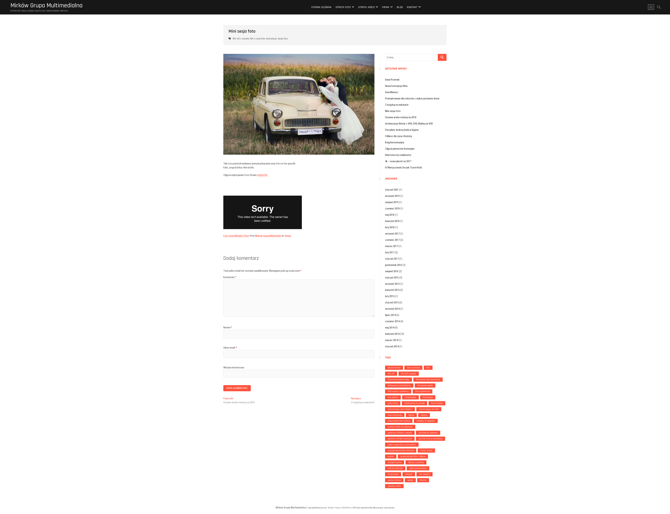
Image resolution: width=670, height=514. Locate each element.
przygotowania (394, 462)
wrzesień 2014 (392, 308)
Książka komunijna (394, 142)
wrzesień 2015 (392, 283)
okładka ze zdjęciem (425, 420)
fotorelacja (271, 38)
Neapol (424, 415)
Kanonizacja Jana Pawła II (400, 409)
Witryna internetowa (233, 367)
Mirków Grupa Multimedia (268, 235)
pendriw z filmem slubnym (400, 438)
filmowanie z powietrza (398, 391)
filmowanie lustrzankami (399, 385)
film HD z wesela (241, 38)
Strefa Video (366, 7)
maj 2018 (389, 214)
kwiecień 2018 (392, 221)
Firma (385, 7)
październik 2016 (393, 265)
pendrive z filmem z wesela (400, 432)
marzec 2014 (391, 340)
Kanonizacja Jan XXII (429, 409)
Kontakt (412, 7)
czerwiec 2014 (392, 321)
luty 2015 (389, 296)
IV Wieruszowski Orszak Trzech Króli (403, 167)
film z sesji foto (257, 38)
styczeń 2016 (392, 277)
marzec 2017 (391, 246)
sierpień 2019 (391, 202)
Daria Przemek (392, 79)
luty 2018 (389, 227)
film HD (391, 373)
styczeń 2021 (392, 189)
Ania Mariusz (391, 92)
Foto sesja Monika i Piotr (236, 235)
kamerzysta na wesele (414, 403)
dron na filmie (413, 367)
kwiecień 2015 (392, 290)
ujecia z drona (394, 480)
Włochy (423, 480)
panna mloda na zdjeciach (400, 426)
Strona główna (321, 7)
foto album (393, 397)
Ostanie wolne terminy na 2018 (400, 117)
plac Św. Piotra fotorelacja (430, 438)
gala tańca (393, 403)
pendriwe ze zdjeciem (428, 432)
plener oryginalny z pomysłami (402, 444)
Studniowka (393, 474)
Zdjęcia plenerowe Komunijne (400, 148)
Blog (400, 7)
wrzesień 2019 (392, 196)
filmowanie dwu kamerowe (428, 379)
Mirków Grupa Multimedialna (46, 5)
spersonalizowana (418, 468)
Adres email (230, 347)
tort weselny (424, 474)
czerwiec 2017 (392, 239)
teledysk (408, 474)
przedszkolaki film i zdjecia (412, 456)
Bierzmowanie (394, 367)
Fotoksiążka (410, 397)
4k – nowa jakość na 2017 (398, 161)
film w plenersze (422, 391)
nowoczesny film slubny (399, 420)
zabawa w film (394, 486)
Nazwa (227, 327)
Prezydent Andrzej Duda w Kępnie (402, 129)
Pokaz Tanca (426, 450)
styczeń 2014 (392, 346)
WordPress (346, 508)
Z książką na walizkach (396, 104)
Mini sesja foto (393, 111)
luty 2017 (389, 252)
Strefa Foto (343, 7)
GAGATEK (262, 175)
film (428, 367)
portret (391, 456)
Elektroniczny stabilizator (398, 155)
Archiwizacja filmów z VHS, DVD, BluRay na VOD (409, 123)
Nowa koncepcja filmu (396, 86)
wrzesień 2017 (392, 233)
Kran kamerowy (395, 415)
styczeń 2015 (392, 302)
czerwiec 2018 (392, 208)
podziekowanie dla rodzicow (401, 450)
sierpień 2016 (391, 271)
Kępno (411, 415)
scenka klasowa (395, 468)
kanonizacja (437, 403)
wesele (410, 480)
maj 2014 (389, 327)
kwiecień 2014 (392, 333)
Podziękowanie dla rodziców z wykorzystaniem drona (412, 98)
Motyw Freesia (334, 508)
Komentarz (229, 277)
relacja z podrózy (416, 462)
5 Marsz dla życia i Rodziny (398, 136)
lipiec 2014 (390, 315)
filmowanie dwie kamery (398, 379)
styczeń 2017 (392, 258)
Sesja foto (283, 38)
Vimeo (288, 235)
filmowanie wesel (425, 385)
